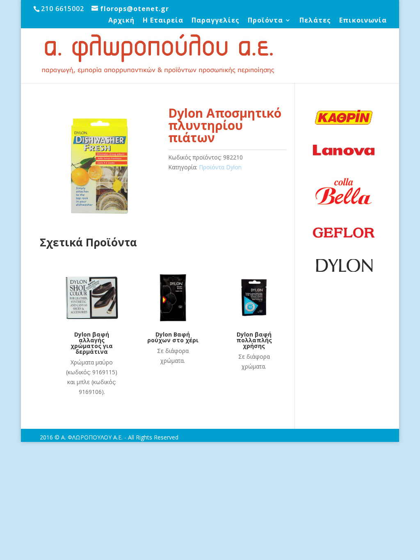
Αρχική (121, 21)
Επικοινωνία (363, 21)
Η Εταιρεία (163, 21)
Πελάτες (315, 21)
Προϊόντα (265, 21)
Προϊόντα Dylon (220, 167)
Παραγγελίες (216, 21)
